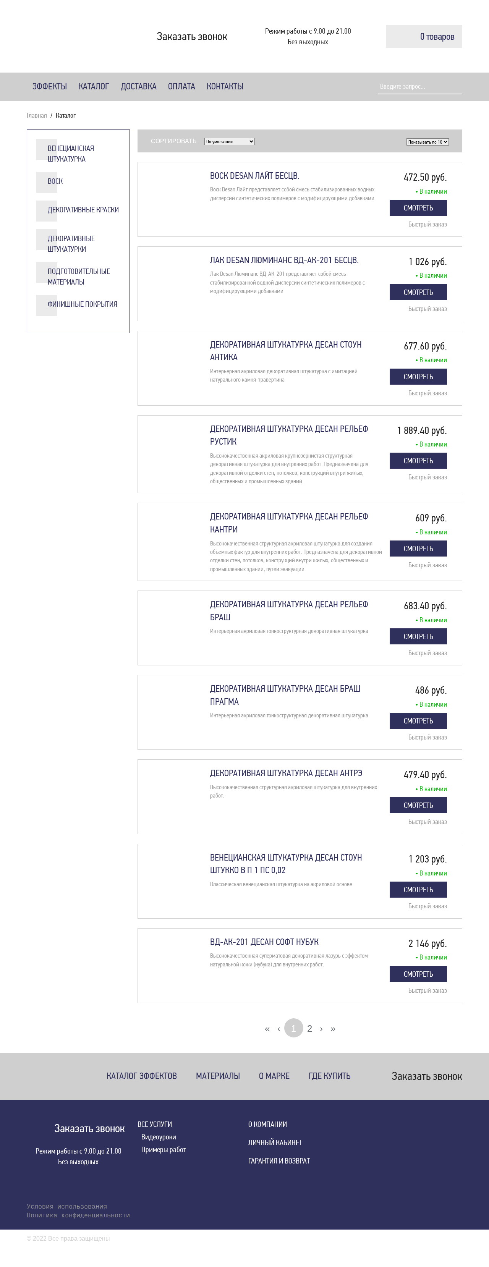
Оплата (181, 86)
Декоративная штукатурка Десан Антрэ (286, 773)
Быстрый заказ (427, 224)
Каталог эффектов (142, 1076)
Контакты (225, 86)
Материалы (218, 1076)
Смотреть (418, 207)
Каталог (93, 86)
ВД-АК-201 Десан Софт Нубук (264, 942)
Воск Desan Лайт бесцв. (255, 175)
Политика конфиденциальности (78, 1216)
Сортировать (174, 141)
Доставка (139, 86)
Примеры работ (163, 1149)
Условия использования (67, 1207)
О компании (267, 1124)
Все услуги (155, 1124)
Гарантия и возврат (279, 1160)
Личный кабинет (275, 1142)
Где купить (330, 1076)
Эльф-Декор (63, 36)
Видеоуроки (158, 1136)
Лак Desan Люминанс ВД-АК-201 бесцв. (284, 260)
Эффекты (49, 86)
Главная (37, 115)
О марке (274, 1076)
